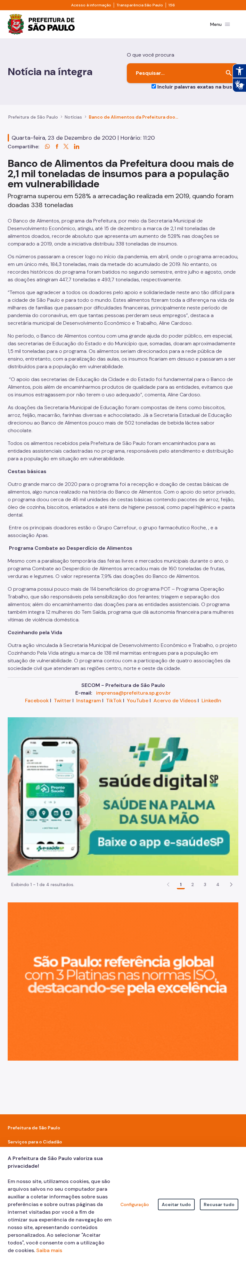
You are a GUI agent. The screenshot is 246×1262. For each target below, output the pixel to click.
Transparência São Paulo (140, 5)
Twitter (62, 700)
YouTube (137, 700)
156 (171, 5)
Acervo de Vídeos (174, 700)
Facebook (37, 700)
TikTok (114, 700)
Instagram (88, 700)
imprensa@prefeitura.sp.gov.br (133, 692)
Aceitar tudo (176, 1204)
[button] (231, 884)
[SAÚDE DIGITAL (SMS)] (123, 796)
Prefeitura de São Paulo (33, 117)
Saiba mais (49, 1250)
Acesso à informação (91, 5)
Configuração (134, 1204)
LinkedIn (211, 700)
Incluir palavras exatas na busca (197, 86)
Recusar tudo (219, 1204)
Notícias (73, 117)
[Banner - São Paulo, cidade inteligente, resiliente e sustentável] (123, 981)
